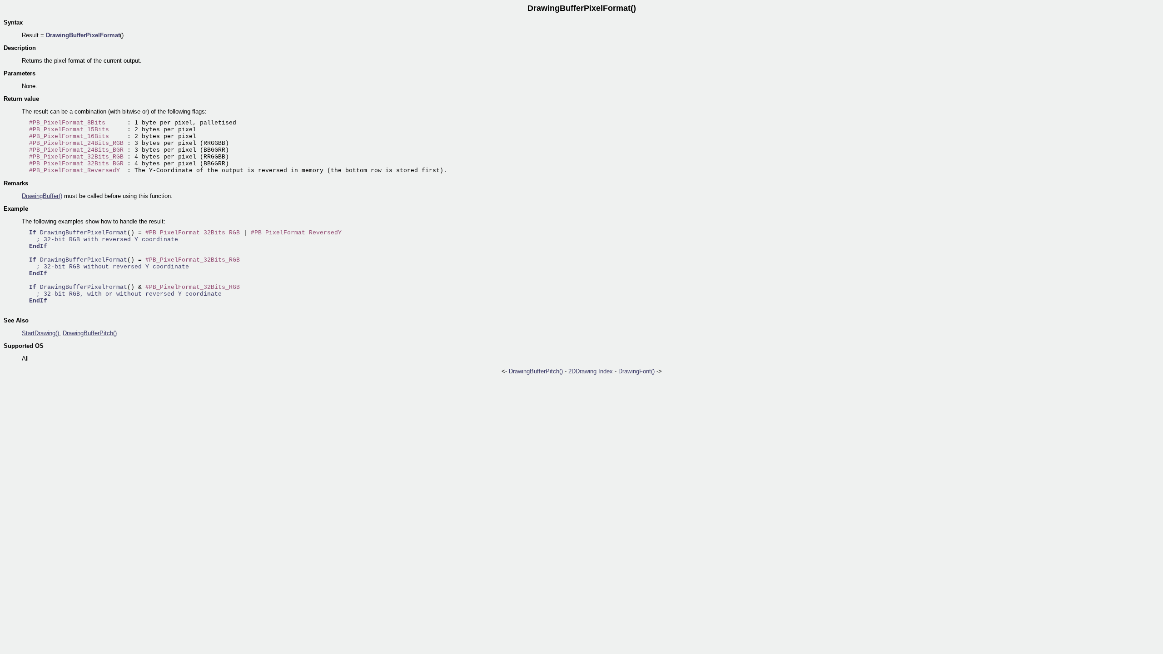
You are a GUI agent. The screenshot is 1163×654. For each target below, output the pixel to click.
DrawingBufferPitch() (90, 333)
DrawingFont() (636, 371)
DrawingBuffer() (42, 196)
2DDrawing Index (590, 371)
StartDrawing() (40, 333)
